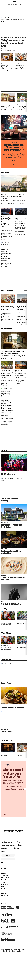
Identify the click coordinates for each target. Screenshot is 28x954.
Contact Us (4, 895)
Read (14, 164)
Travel (3, 882)
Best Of (3, 868)
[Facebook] (2, 862)
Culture (3, 871)
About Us (4, 893)
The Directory (5, 875)
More (25, 290)
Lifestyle (3, 880)
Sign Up (8, 855)
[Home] (14, 1)
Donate (8, 859)
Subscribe (18, 951)
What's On (4, 884)
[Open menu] (26, 4)
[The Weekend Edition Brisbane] (14, 4)
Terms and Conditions (7, 891)
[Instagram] (4, 862)
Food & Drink (5, 877)
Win (2, 886)
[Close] (26, 949)
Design (3, 873)
